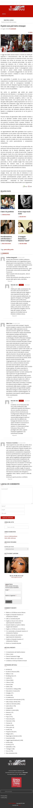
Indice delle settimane (10, 538)
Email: (7, 590)
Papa (7, 716)
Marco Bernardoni (6, 243)
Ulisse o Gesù (9, 654)
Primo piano (9, 727)
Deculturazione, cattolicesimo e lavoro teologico (6, 238)
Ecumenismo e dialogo (12, 689)
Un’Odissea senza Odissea (18, 612)
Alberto (8, 612)
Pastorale (8, 721)
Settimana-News (6, 214)
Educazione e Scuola (11, 691)
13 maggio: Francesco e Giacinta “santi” (23, 238)
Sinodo (8, 742)
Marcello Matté (23, 243)
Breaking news (10, 676)
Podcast (8, 723)
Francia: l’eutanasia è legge (13, 656)
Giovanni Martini (10, 625)
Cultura (8, 682)
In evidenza (9, 697)
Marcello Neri (23, 216)
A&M (19, 805)
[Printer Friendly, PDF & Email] (27, 187)
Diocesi (8, 684)
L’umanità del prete (15, 618)
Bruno (7, 643)
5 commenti (12, 29)
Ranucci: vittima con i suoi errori (14, 658)
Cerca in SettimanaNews (10, 536)
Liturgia (8, 708)
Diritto (7, 686)
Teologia (8, 749)
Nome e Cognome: (10, 595)
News (7, 714)
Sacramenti (9, 738)
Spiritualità (8, 746)
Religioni (8, 734)
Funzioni (8, 695)
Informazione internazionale (13, 699)
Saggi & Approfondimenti (12, 740)
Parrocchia (9, 719)
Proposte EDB (10, 731)
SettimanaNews (12, 803)
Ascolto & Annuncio (11, 671)
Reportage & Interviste (12, 736)
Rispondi (10, 281)
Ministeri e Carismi (9, 20)
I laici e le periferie (7, 212)
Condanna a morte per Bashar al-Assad (16, 660)
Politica (8, 725)
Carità (7, 678)
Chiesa (8, 680)
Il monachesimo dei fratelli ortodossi (15, 652)
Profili (7, 729)
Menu (4, 14)
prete (11, 249)
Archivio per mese (9, 546)
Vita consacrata (10, 753)
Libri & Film (9, 706)
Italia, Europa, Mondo (11, 701)
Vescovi (8, 751)
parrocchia (7, 249)
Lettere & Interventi (11, 704)
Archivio (8, 669)
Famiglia (8, 693)
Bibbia (7, 673)
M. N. (31, 32)
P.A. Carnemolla (10, 631)
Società (8, 744)
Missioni (8, 712)
